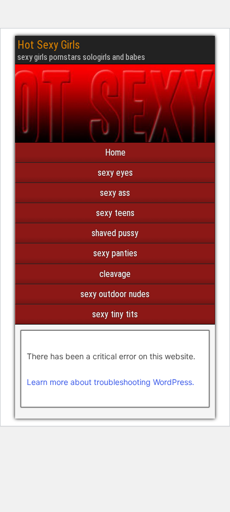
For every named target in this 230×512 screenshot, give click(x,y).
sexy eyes (115, 172)
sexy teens (115, 213)
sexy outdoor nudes (115, 294)
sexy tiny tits (115, 314)
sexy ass (115, 192)
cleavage (115, 274)
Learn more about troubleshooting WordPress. (110, 382)
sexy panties (115, 253)
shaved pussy (115, 233)
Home (115, 152)
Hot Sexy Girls (48, 44)
